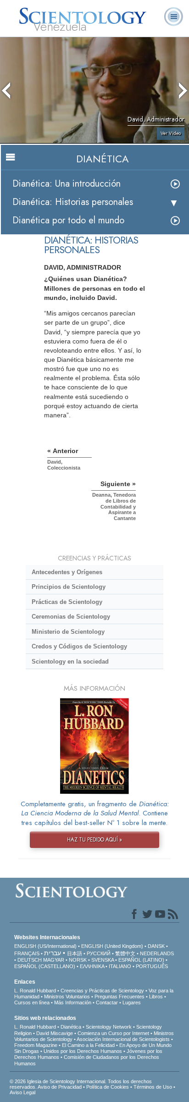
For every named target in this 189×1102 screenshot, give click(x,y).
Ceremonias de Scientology (71, 616)
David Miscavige (54, 1033)
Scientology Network (109, 1027)
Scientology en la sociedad (70, 661)
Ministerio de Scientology (68, 631)
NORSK (78, 960)
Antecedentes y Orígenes (67, 572)
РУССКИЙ (99, 953)
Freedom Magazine (35, 1045)
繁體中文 (125, 953)
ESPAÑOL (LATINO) (141, 960)
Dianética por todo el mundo (68, 220)
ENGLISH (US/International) (45, 946)
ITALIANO (120, 966)
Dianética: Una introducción (66, 183)
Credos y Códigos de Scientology (79, 646)
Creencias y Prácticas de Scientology (102, 990)
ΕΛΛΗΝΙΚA (92, 966)
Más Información (72, 1002)
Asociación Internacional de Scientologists (123, 1039)
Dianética (71, 1027)
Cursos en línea (32, 1002)
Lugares (131, 1002)
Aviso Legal (22, 1092)
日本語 (74, 953)
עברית (52, 953)
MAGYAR (53, 960)
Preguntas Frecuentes (119, 996)
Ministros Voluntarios (67, 996)
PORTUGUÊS (152, 966)
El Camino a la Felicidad (88, 1045)
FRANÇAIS (26, 953)
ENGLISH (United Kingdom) (112, 946)
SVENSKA (102, 960)
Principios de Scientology (69, 586)
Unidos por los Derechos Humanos (83, 1051)
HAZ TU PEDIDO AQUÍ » (94, 839)
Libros (156, 996)
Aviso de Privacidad (60, 1087)
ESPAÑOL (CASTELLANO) (44, 966)
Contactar (107, 1002)
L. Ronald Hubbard (35, 990)
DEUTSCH (29, 960)
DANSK (156, 946)
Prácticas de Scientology (67, 601)
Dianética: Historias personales (72, 202)
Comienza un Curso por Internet (113, 1033)
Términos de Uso (152, 1087)
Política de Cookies (107, 1087)
